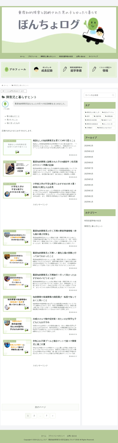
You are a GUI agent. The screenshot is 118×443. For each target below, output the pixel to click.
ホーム (43, 436)
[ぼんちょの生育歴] (44, 70)
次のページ (40, 407)
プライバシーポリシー (57, 436)
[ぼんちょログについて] (15, 70)
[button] (113, 95)
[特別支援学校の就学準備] (74, 70)
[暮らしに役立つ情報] (103, 70)
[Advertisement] (40, 211)
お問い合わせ (72, 436)
